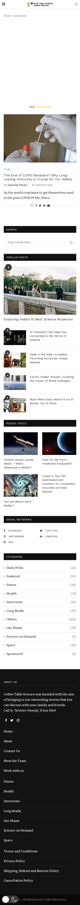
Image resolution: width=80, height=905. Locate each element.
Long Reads (41, 611)
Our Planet (41, 628)
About (8, 741)
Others (41, 619)
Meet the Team (15, 761)
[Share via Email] (48, 205)
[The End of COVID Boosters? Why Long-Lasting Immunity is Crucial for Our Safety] (40, 138)
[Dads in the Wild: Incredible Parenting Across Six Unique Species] (15, 360)
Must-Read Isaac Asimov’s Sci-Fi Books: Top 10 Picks (51, 401)
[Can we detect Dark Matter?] (21, 485)
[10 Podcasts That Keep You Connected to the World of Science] (15, 337)
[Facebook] (6, 720)
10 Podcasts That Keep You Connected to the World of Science (48, 336)
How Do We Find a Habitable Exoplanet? (57, 461)
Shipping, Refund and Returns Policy (31, 871)
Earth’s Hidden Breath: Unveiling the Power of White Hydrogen (52, 379)
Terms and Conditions (21, 851)
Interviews (41, 602)
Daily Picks (41, 568)
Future (41, 585)
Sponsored (41, 654)
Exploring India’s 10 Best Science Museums (38, 319)
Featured (41, 576)
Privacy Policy (14, 861)
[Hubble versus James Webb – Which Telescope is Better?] (21, 443)
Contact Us (12, 751)
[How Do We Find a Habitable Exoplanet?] (59, 443)
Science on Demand (41, 636)
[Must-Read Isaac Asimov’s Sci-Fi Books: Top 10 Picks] (15, 405)
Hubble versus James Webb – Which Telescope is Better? (19, 463)
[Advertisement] (40, 61)
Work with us (14, 771)
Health (41, 593)
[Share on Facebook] (36, 205)
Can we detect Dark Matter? (17, 503)
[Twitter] (12, 720)
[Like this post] (31, 205)
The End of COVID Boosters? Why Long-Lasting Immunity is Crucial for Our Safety (38, 177)
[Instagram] (18, 720)
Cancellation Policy (18, 880)
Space (41, 645)
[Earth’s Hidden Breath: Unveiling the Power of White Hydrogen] (15, 382)
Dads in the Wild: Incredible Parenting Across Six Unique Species (49, 358)
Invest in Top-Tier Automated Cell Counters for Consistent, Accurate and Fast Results (59, 483)
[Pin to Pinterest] (44, 205)
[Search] (76, 4)
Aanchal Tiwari (17, 185)
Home (7, 15)
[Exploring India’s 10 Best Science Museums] (40, 290)
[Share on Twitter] (40, 205)
